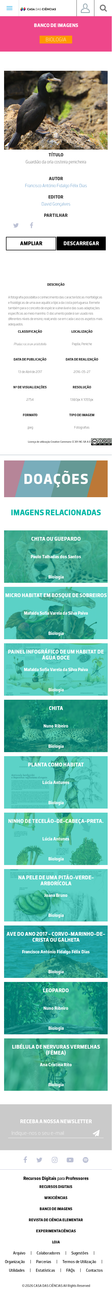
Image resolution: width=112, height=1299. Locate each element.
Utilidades (20, 1270)
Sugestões (83, 1253)
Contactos (94, 1270)
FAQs (73, 1270)
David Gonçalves (56, 204)
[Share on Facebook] (31, 225)
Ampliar (31, 243)
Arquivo (22, 1253)
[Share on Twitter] (15, 225)
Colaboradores (51, 1253)
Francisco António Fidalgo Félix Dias (56, 185)
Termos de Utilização (82, 1262)
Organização (18, 1262)
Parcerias (46, 1262)
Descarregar (81, 243)
